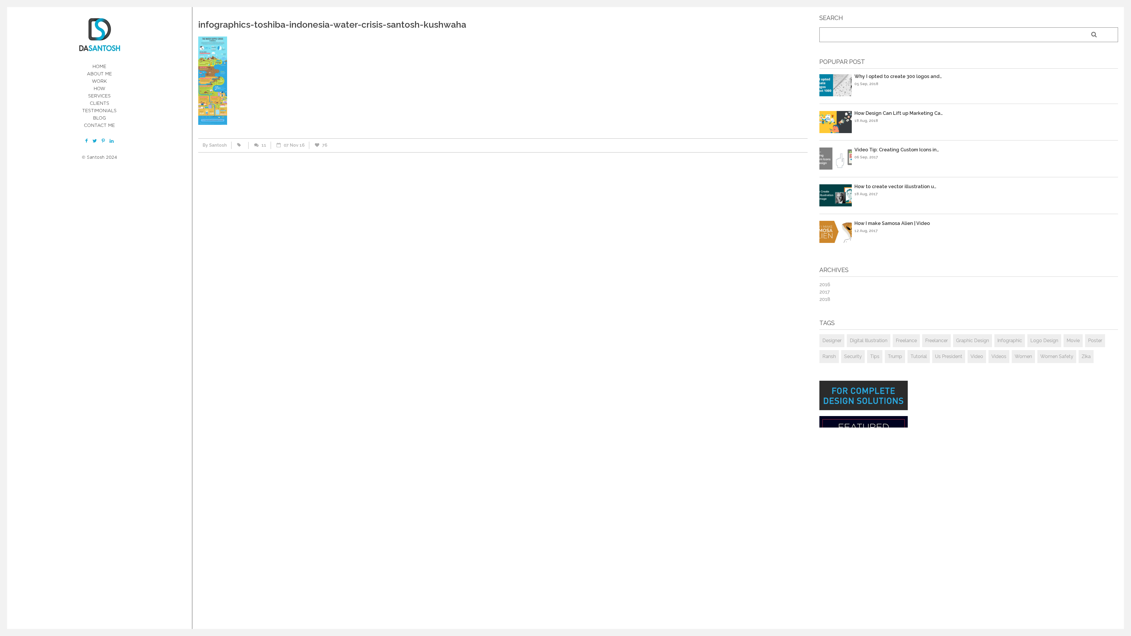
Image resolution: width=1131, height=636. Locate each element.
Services (99, 96)
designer (831, 340)
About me (99, 74)
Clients (99, 103)
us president (948, 356)
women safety (1056, 356)
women (1023, 356)
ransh (829, 356)
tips (874, 356)
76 (324, 145)
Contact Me (99, 125)
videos (998, 356)
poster (1095, 340)
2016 (824, 284)
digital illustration (868, 340)
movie (1073, 340)
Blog (99, 118)
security (853, 356)
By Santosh (215, 145)
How (99, 89)
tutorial (918, 356)
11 (264, 145)
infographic (1009, 340)
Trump (895, 356)
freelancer (936, 340)
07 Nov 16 (294, 145)
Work (99, 81)
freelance (906, 340)
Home (99, 66)
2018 (824, 299)
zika (1086, 356)
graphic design (972, 340)
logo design (1044, 340)
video (976, 356)
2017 (824, 292)
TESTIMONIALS (99, 111)
